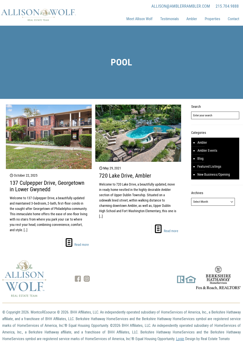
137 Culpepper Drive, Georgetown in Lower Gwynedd (47, 186)
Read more (81, 245)
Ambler (202, 142)
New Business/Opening (213, 174)
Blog (200, 158)
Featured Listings (209, 166)
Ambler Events (207, 150)
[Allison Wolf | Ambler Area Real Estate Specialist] (38, 20)
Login (180, 338)
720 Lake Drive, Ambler (125, 175)
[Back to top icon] (225, 338)
